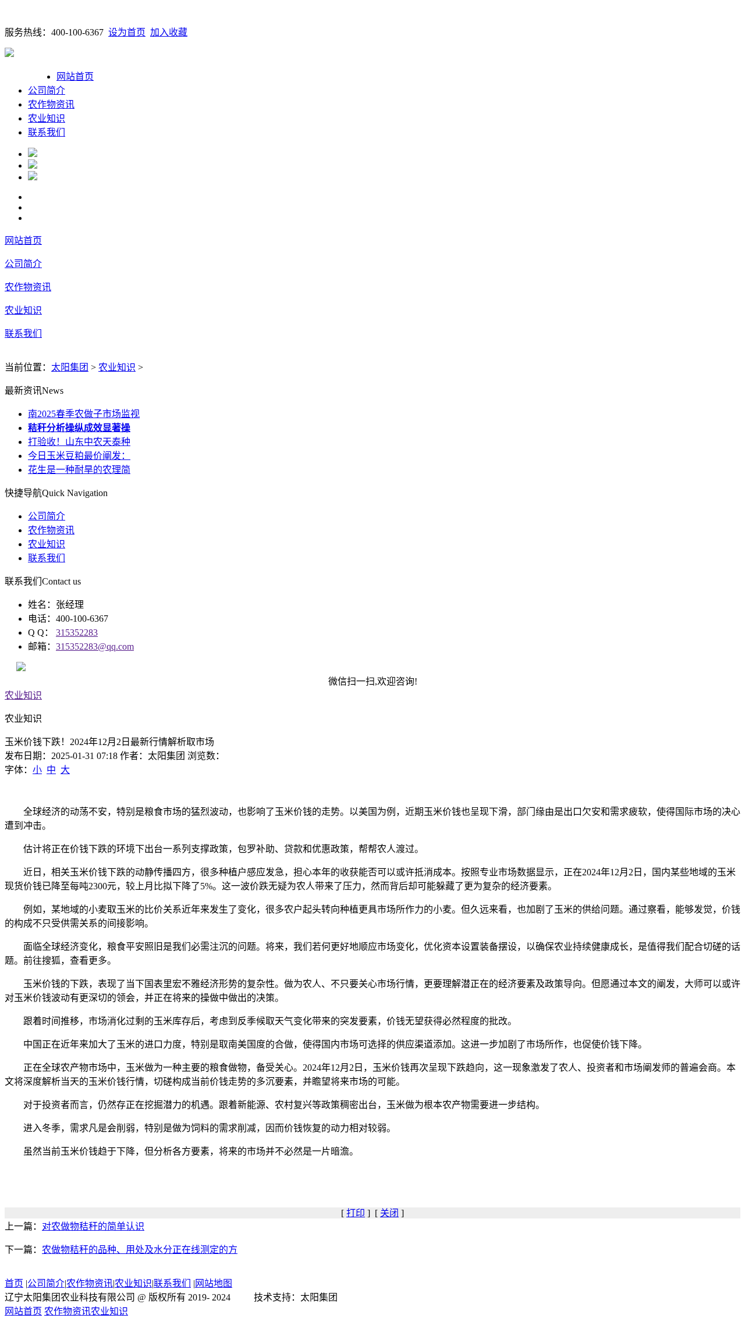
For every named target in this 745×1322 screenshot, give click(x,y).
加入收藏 (168, 32)
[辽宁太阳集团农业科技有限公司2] (32, 165)
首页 (14, 1283)
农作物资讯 (51, 104)
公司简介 (46, 90)
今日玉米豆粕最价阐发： (79, 456)
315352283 (77, 632)
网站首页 (75, 76)
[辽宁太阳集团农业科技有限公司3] (32, 177)
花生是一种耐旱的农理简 (79, 470)
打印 (355, 1213)
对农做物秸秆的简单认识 (93, 1226)
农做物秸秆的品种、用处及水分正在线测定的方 (139, 1250)
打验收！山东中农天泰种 (79, 442)
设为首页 (127, 32)
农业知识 (46, 118)
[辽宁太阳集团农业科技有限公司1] (32, 154)
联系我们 (46, 132)
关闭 (389, 1213)
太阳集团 (69, 367)
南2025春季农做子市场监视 (84, 414)
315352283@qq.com (95, 646)
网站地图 (213, 1283)
